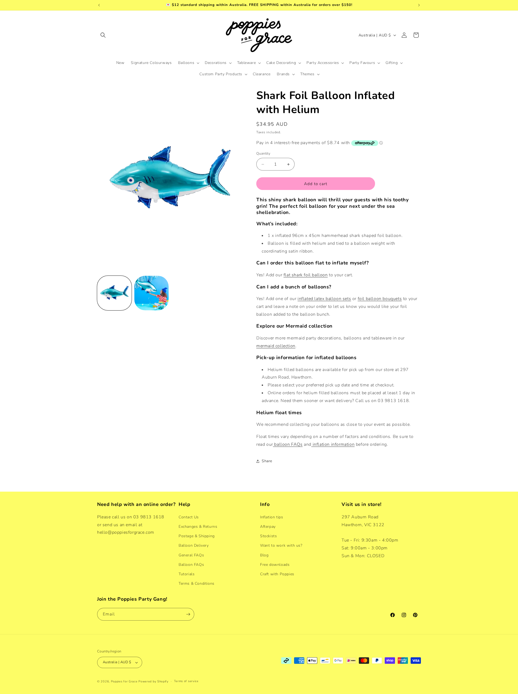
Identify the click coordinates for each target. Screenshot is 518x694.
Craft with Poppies (277, 573)
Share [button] (267, 461)
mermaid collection (275, 346)
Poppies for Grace (124, 681)
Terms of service (186, 681)
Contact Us (189, 516)
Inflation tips (271, 516)
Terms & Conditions (196, 583)
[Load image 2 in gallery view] (151, 293)
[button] (103, 35)
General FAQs (191, 554)
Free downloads (274, 564)
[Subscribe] (188, 614)
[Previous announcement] (99, 5)
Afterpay (268, 526)
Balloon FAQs (191, 564)
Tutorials (187, 573)
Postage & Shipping (197, 535)
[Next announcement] (419, 5)
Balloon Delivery (194, 545)
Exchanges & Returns (198, 526)
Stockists (268, 535)
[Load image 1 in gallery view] (114, 293)
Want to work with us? (281, 545)
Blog (264, 554)
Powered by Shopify (153, 681)
